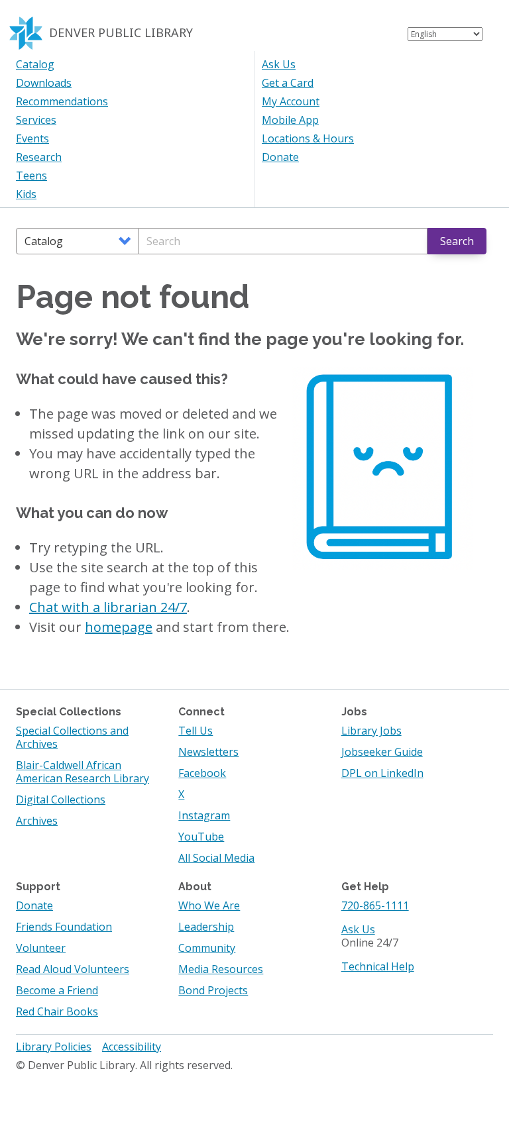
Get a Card (287, 82)
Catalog (35, 64)
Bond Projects (213, 990)
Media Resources (220, 969)
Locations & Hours (308, 138)
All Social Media (216, 857)
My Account (290, 101)
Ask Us (279, 64)
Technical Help (377, 966)
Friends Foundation (64, 926)
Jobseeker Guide (382, 752)
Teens (31, 175)
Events (32, 138)
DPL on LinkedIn (382, 773)
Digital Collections (60, 799)
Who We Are (209, 905)
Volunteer (41, 948)
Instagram (204, 815)
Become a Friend (57, 990)
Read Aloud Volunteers (72, 969)
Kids (26, 194)
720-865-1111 (375, 905)
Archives (37, 820)
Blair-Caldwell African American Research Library (82, 772)
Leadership (206, 926)
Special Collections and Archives (72, 737)
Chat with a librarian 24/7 (108, 607)
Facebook (202, 773)
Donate (280, 157)
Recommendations (62, 101)
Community (206, 948)
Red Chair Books (57, 1011)
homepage (118, 627)
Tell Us (195, 730)
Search (457, 241)
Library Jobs (371, 730)
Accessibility (131, 1046)
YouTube (201, 836)
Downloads (44, 82)
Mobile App (290, 120)
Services (36, 120)
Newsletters (208, 752)
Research (39, 157)
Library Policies (53, 1046)
